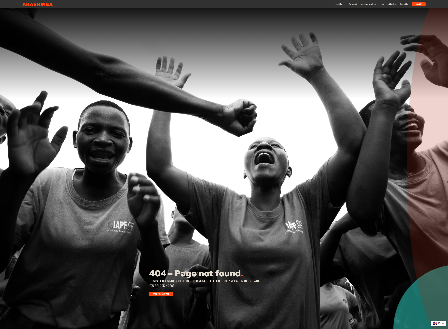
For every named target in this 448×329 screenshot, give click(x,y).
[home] (37, 4)
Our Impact (353, 4)
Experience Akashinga (368, 4)
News (382, 4)
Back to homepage (161, 294)
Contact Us (404, 4)
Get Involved (391, 4)
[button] (339, 4)
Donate (419, 4)
